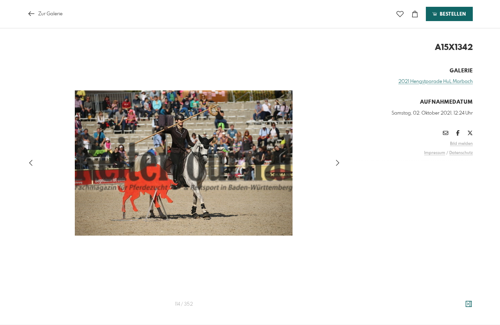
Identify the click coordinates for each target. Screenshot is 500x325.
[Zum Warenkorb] (415, 14)
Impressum (434, 153)
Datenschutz (461, 153)
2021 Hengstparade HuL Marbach (435, 81)
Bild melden (461, 144)
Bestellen (452, 14)
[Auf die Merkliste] (400, 14)
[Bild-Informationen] (469, 304)
